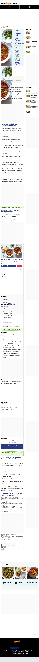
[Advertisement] (19, 15)
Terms (36, 650)
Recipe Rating (3, 537)
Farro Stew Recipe (14, 329)
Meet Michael (4, 650)
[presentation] (2, 577)
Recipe (4, 26)
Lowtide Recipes (31, 650)
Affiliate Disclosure (16, 651)
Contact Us (22, 651)
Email (2, 548)
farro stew (16, 52)
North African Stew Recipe (14, 207)
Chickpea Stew (3, 67)
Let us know (10, 447)
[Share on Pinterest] (22, 43)
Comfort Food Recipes (11, 67)
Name (2, 547)
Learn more (19, 81)
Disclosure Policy (19, 650)
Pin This (20, 266)
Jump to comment (12, 266)
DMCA (11, 651)
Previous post (3, 634)
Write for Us (27, 651)
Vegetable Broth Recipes (5, 72)
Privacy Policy (25, 650)
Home (1, 26)
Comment (2, 539)
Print (17, 62)
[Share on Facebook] (18, 43)
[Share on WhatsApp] (23, 43)
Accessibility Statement (11, 650)
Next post (36, 634)
